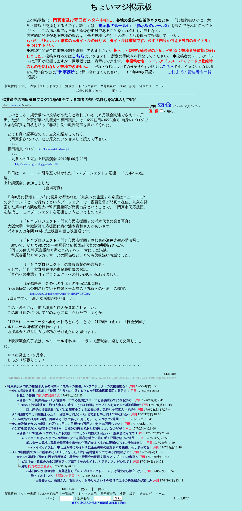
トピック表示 (87, 86)
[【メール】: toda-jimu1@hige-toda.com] (160, 106)
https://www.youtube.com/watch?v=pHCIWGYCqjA (60, 293)
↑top (19, 105)
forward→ (26, 105)
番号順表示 (108, 86)
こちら (78, 56)
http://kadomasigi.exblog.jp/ (53, 149)
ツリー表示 (28, 86)
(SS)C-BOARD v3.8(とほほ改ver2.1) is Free (98, 502)
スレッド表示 (49, 86)
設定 (133, 86)
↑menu (13, 105)
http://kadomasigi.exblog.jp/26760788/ (36, 164)
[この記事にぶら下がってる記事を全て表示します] (9, 392)
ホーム (160, 86)
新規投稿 (11, 86)
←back (5, 105)
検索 (123, 86)
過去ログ (145, 86)
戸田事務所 (65, 72)
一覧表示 (68, 86)
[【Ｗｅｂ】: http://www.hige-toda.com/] (168, 106)
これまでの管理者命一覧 (189, 72)
